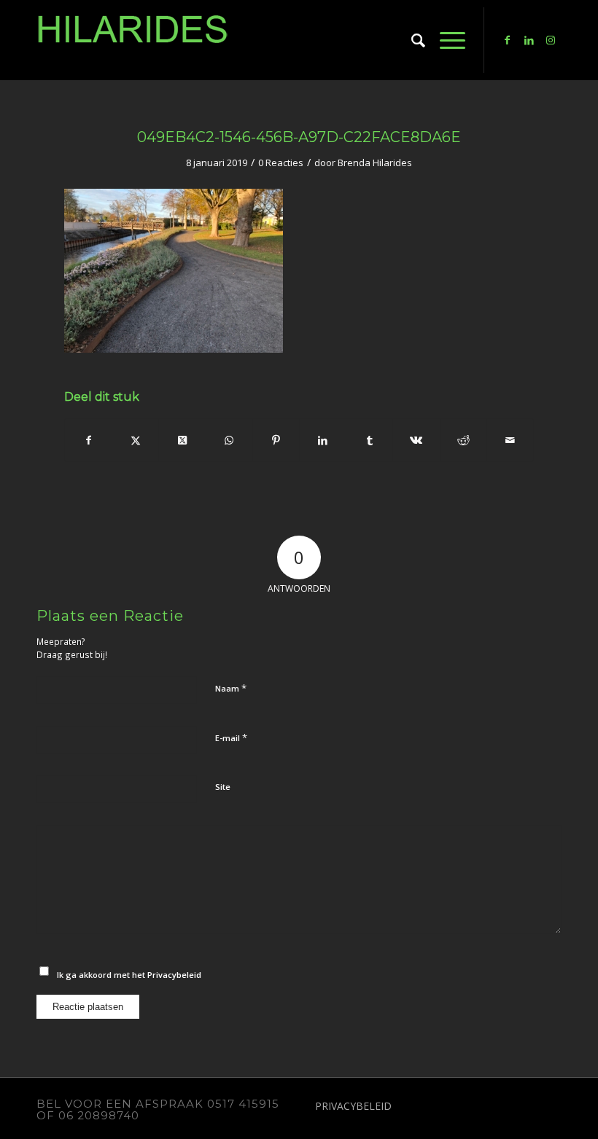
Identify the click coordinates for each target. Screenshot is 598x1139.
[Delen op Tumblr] (369, 440)
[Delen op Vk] (416, 440)
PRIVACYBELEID (353, 1106)
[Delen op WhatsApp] (229, 440)
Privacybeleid (174, 974)
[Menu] (445, 40)
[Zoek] (411, 40)
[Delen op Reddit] (463, 440)
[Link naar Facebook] (507, 40)
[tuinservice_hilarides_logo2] (132, 40)
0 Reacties (280, 162)
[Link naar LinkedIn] (529, 40)
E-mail (231, 737)
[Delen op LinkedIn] (323, 440)
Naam (230, 687)
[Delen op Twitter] (135, 440)
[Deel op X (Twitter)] (182, 440)
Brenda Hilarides (375, 162)
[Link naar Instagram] (551, 40)
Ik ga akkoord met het (129, 974)
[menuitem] (411, 40)
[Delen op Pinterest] (276, 440)
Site (222, 786)
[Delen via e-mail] (510, 440)
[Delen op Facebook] (88, 440)
